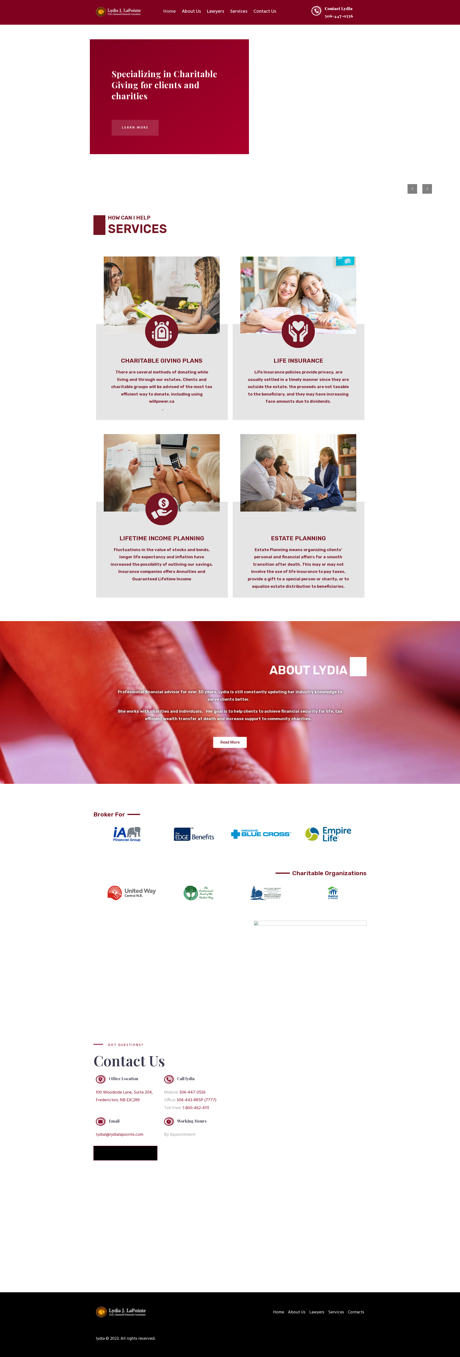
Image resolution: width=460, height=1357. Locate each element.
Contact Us (264, 11)
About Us (191, 11)
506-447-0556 (192, 1092)
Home (169, 11)
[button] (230, 742)
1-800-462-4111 (196, 1108)
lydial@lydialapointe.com (119, 1134)
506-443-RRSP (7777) (196, 1100)
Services (238, 11)
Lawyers (215, 11)
